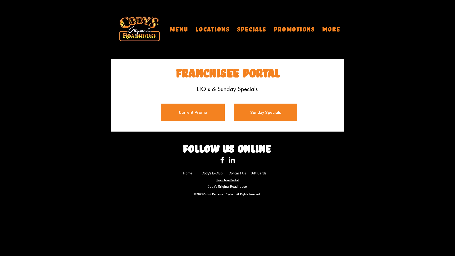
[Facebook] (222, 160)
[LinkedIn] (231, 160)
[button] (212, 28)
